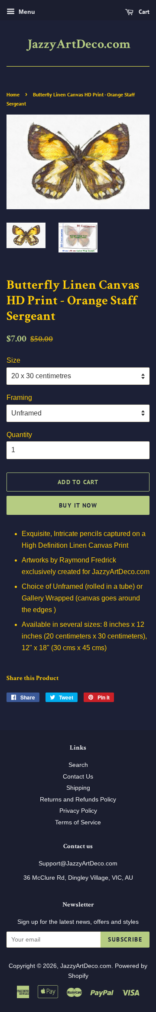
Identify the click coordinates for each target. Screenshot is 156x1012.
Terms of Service (78, 822)
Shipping (78, 788)
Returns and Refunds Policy (78, 799)
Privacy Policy (78, 811)
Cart (143, 12)
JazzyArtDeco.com (78, 45)
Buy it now (78, 505)
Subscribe (125, 939)
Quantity (19, 434)
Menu (26, 11)
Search (78, 765)
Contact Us (78, 776)
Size (13, 360)
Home (13, 94)
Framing (19, 397)
